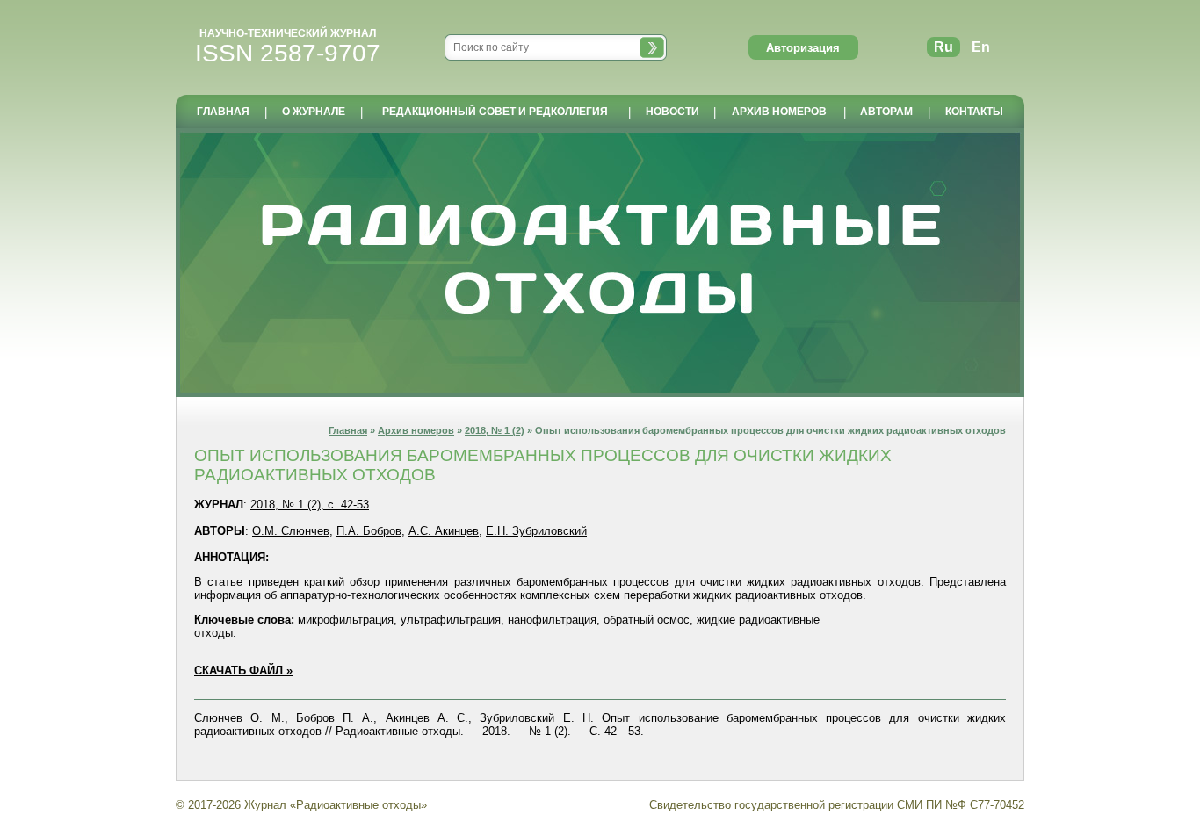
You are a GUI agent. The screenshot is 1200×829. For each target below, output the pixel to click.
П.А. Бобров (368, 530)
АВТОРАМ (886, 111)
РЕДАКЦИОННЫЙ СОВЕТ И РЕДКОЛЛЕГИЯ (495, 111)
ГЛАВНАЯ (223, 111)
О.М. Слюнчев (290, 530)
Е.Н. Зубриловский (536, 530)
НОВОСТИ (672, 111)
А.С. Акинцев (443, 530)
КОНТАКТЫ (974, 111)
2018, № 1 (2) (494, 430)
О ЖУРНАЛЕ (313, 111)
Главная (348, 430)
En (981, 47)
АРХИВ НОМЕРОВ (779, 111)
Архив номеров (416, 430)
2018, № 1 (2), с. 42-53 (309, 504)
